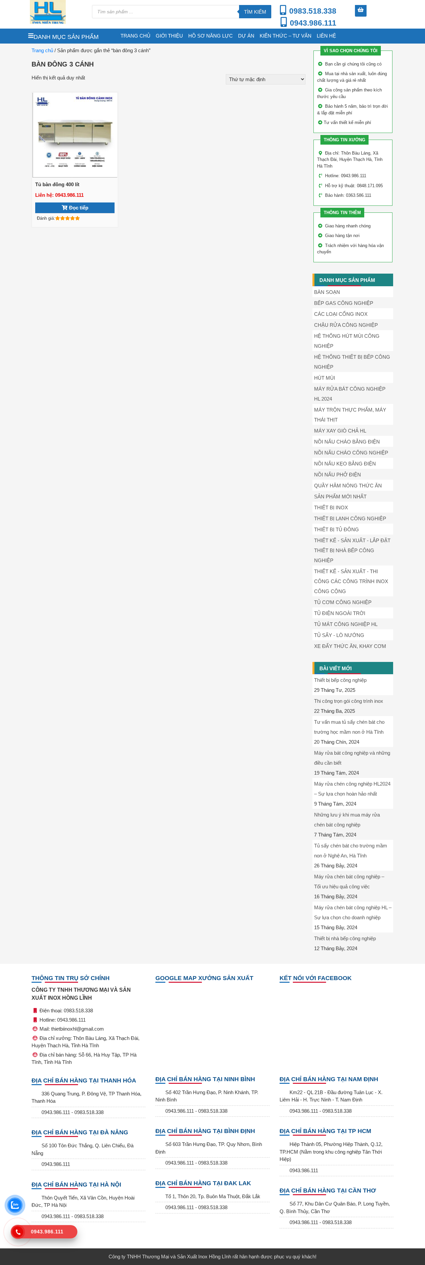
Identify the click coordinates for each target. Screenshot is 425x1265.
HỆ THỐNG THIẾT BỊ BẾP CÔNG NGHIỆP (352, 362)
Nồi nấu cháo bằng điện (347, 441)
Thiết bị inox (331, 507)
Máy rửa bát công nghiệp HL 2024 (349, 394)
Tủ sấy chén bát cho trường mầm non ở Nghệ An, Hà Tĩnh (350, 850)
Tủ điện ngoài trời (339, 613)
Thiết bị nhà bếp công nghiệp (345, 938)
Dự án (246, 36)
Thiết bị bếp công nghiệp (340, 680)
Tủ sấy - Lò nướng (339, 635)
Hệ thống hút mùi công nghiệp (347, 341)
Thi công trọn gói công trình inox (348, 701)
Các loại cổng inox (341, 314)
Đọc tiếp (78, 207)
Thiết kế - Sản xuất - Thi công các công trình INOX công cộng (351, 581)
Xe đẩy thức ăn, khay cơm (350, 646)
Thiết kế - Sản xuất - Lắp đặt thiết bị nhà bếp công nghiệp (352, 550)
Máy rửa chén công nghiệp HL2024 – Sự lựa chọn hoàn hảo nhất (352, 789)
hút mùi (324, 378)
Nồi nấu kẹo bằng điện (345, 463)
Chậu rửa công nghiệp (346, 325)
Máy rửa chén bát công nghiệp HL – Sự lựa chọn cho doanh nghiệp (352, 912)
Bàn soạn (327, 292)
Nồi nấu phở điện (337, 474)
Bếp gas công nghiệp (343, 303)
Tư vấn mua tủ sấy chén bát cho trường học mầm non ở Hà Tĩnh (349, 727)
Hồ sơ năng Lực (210, 36)
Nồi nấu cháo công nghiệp (351, 452)
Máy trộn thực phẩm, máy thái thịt (350, 415)
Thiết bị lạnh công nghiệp (350, 518)
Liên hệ (326, 36)
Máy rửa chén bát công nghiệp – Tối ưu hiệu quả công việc (349, 881)
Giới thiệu (169, 36)
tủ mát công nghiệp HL (346, 624)
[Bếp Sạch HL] (57, 12)
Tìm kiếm (255, 12)
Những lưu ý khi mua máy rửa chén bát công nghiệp (347, 819)
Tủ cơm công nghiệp (343, 602)
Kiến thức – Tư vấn (285, 36)
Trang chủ (135, 36)
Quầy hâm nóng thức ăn (348, 485)
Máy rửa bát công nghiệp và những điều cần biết (352, 758)
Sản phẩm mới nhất (340, 496)
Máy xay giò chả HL (340, 431)
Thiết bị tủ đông (336, 529)
